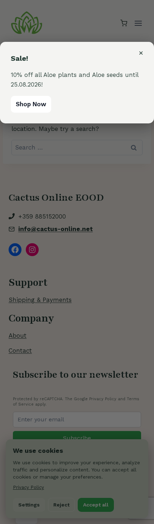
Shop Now (31, 104)
